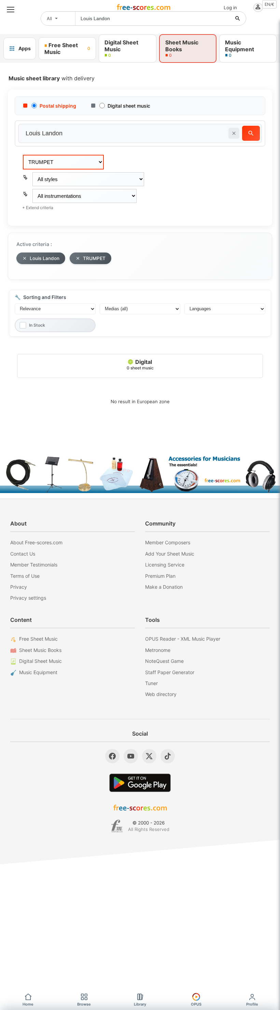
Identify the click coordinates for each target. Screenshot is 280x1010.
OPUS (196, 1004)
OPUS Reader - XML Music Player (182, 639)
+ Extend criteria (37, 207)
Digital (140, 364)
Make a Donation (164, 587)
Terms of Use (25, 576)
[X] (149, 756)
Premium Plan (160, 576)
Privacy (18, 587)
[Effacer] (233, 133)
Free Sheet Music (38, 639)
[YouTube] (131, 756)
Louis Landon (44, 258)
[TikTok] (167, 756)
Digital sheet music (129, 106)
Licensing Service (164, 565)
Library (140, 1004)
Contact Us (22, 554)
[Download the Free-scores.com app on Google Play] (140, 783)
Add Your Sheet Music (169, 554)
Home (28, 1004)
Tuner (151, 683)
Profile (252, 1004)
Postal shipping (58, 106)
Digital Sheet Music (40, 661)
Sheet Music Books (40, 650)
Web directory (161, 694)
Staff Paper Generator (169, 672)
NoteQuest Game (164, 661)
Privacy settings (28, 598)
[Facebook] (112, 756)
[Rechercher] (237, 18)
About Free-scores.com (36, 542)
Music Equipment (38, 672)
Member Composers (167, 542)
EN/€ (269, 4)
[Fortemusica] (117, 826)
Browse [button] (84, 1004)
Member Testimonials (33, 565)
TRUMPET (94, 258)
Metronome (157, 650)
